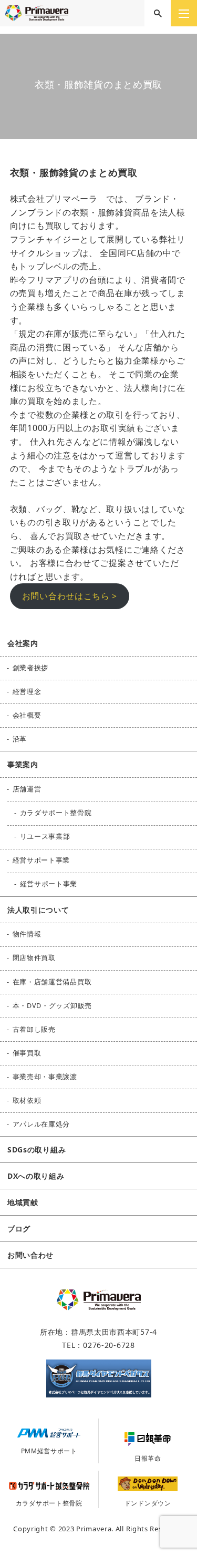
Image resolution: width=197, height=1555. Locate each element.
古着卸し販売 (34, 1029)
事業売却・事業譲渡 (45, 1076)
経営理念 (27, 691)
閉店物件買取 (34, 957)
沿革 (20, 739)
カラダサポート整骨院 (56, 812)
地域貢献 (22, 1202)
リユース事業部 (45, 836)
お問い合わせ (30, 1255)
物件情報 (27, 934)
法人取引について (38, 910)
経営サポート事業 (41, 860)
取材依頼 (27, 1100)
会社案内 (22, 643)
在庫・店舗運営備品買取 (52, 981)
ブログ (18, 1229)
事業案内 (22, 764)
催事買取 (27, 1053)
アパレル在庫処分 (41, 1124)
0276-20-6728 (108, 1345)
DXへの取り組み (36, 1176)
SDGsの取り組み (36, 1150)
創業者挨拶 (31, 667)
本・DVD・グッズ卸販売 (52, 1005)
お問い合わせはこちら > (69, 596)
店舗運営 (27, 789)
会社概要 (27, 715)
